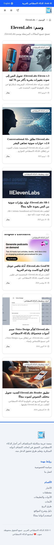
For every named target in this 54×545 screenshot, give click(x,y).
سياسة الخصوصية (43, 467)
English (7, 3)
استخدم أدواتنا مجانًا (42, 515)
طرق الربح (47, 506)
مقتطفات (47, 492)
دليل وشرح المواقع (43, 511)
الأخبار (49, 488)
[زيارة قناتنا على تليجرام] (17, 10)
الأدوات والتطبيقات (43, 497)
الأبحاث (48, 501)
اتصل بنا (48, 472)
